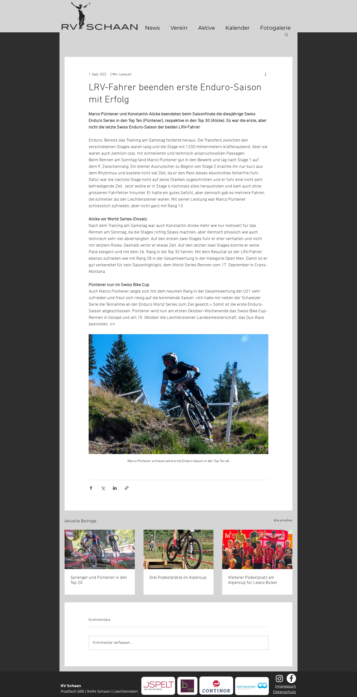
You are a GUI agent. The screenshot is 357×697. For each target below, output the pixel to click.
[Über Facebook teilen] (91, 488)
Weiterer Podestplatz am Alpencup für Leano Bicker (252, 580)
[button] (286, 34)
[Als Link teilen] (126, 488)
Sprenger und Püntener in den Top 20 (98, 580)
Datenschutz (284, 691)
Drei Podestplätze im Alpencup (178, 577)
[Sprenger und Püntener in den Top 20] (100, 549)
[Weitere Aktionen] (265, 74)
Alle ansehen (283, 520)
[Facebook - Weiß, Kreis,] (291, 678)
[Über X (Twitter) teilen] (103, 488)
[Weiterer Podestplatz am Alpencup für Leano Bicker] (257, 549)
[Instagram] (279, 678)
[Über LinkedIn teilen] (114, 488)
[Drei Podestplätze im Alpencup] (179, 549)
